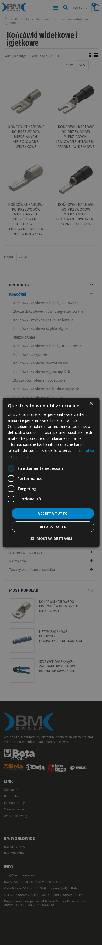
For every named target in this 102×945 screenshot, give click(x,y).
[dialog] (51, 473)
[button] (51, 538)
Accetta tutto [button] (53, 513)
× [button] (91, 404)
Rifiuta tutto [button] (53, 526)
